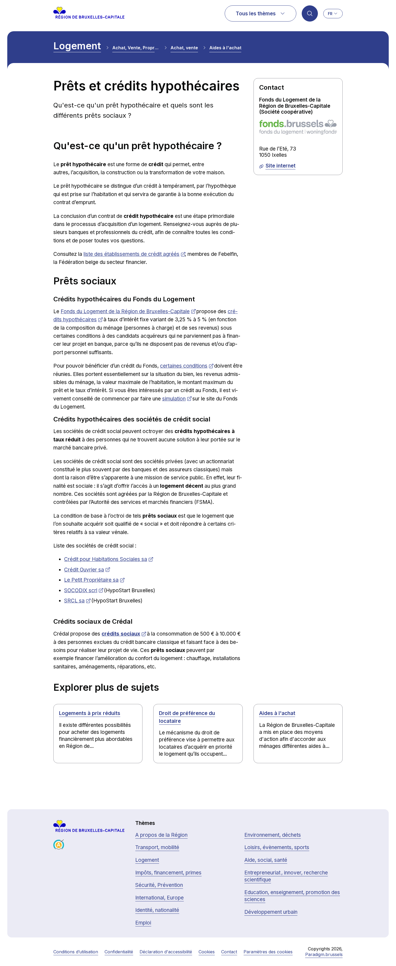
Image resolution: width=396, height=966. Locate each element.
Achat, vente (184, 47)
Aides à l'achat (225, 47)
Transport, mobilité (157, 847)
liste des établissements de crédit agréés (131, 254)
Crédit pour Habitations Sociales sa (105, 559)
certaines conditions (183, 366)
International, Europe (159, 898)
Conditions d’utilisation (75, 951)
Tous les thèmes (256, 14)
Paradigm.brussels (324, 954)
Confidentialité (119, 951)
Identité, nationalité (157, 910)
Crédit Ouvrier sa (84, 570)
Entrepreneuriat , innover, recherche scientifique (286, 876)
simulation (174, 399)
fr (330, 13)
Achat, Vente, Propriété (135, 47)
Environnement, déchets (272, 835)
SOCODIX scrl (80, 590)
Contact (229, 951)
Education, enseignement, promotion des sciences (292, 896)
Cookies (207, 951)
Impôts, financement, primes (168, 873)
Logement (77, 46)
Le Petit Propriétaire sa (91, 580)
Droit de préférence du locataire (187, 717)
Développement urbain (270, 912)
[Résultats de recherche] (310, 13)
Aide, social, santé (265, 860)
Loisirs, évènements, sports (276, 847)
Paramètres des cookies (268, 951)
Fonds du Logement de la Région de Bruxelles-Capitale (125, 311)
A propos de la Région (161, 835)
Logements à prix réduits (89, 713)
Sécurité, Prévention (159, 885)
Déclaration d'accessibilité (166, 951)
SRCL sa (74, 601)
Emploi (143, 923)
